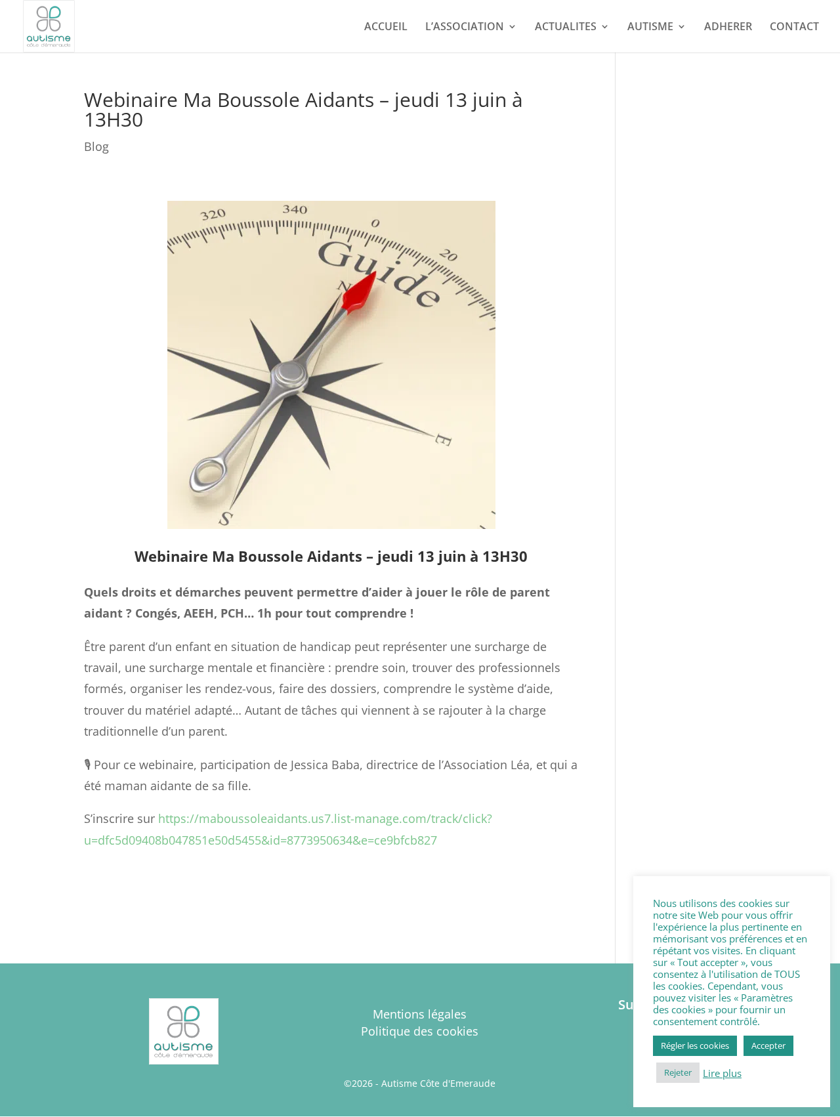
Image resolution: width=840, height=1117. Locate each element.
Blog (96, 146)
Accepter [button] (768, 1045)
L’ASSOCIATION (464, 27)
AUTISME (650, 27)
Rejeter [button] (678, 1072)
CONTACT (794, 27)
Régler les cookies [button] (695, 1045)
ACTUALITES (566, 27)
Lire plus (722, 1073)
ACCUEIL (386, 27)
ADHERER (728, 27)
